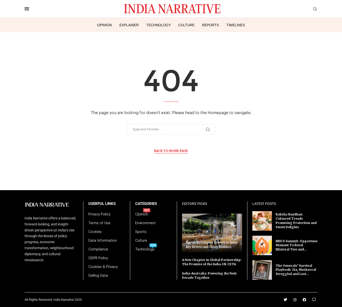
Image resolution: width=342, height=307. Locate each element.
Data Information (102, 240)
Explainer (129, 25)
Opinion (104, 25)
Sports (140, 232)
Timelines (235, 25)
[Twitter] (285, 299)
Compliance (98, 249)
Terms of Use (99, 223)
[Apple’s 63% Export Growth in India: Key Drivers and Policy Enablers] (212, 233)
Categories (146, 204)
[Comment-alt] (313, 299)
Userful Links (102, 204)
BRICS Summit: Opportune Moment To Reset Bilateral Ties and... (296, 245)
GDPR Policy (98, 258)
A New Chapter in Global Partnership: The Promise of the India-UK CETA (212, 262)
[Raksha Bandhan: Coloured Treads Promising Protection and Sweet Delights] (262, 221)
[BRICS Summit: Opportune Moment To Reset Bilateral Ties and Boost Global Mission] (262, 245)
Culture (186, 25)
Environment (145, 223)
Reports (210, 25)
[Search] (314, 9)
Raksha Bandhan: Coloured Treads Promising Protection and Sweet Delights (296, 220)
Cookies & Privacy (103, 267)
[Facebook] (304, 299)
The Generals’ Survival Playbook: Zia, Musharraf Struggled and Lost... (296, 270)
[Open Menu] (27, 9)
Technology (158, 25)
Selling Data (98, 275)
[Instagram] (294, 299)
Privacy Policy (99, 214)
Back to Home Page (171, 151)
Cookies (95, 232)
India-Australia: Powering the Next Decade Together (209, 275)
